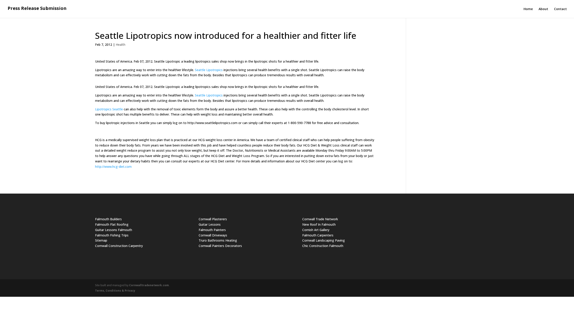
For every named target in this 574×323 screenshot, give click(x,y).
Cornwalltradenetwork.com (149, 285)
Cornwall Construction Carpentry (119, 246)
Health (120, 44)
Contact (560, 9)
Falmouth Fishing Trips (111, 235)
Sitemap (101, 240)
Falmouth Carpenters (317, 235)
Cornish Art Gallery (315, 230)
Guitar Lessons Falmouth (113, 230)
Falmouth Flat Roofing (111, 224)
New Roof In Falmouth (319, 224)
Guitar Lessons (210, 224)
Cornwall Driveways (213, 235)
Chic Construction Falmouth (322, 246)
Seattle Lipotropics (209, 70)
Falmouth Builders (108, 219)
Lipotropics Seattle (109, 109)
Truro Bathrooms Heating (218, 240)
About (543, 9)
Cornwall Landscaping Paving (323, 240)
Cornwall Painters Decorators (220, 246)
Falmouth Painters (212, 230)
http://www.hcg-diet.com (113, 166)
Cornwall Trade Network (320, 219)
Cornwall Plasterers (213, 219)
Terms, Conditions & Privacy (115, 290)
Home (528, 9)
